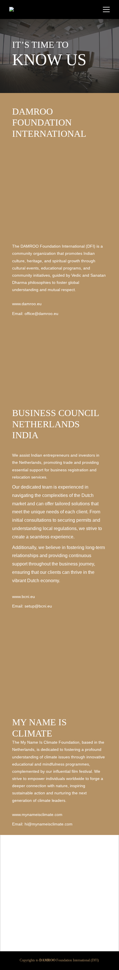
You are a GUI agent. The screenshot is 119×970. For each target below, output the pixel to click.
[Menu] (106, 9)
